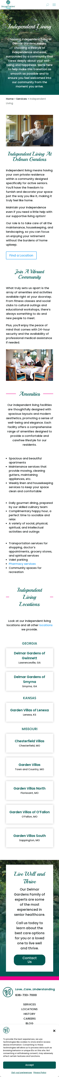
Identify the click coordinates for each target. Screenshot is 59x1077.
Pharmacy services (22, 564)
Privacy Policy (40, 1072)
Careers (29, 1019)
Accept (29, 1065)
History (29, 1014)
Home (10, 99)
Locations (29, 1009)
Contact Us (29, 960)
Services (21, 99)
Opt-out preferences (21, 1072)
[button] (54, 1030)
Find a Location (21, 255)
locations (46, 625)
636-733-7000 (26, 995)
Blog (29, 1023)
